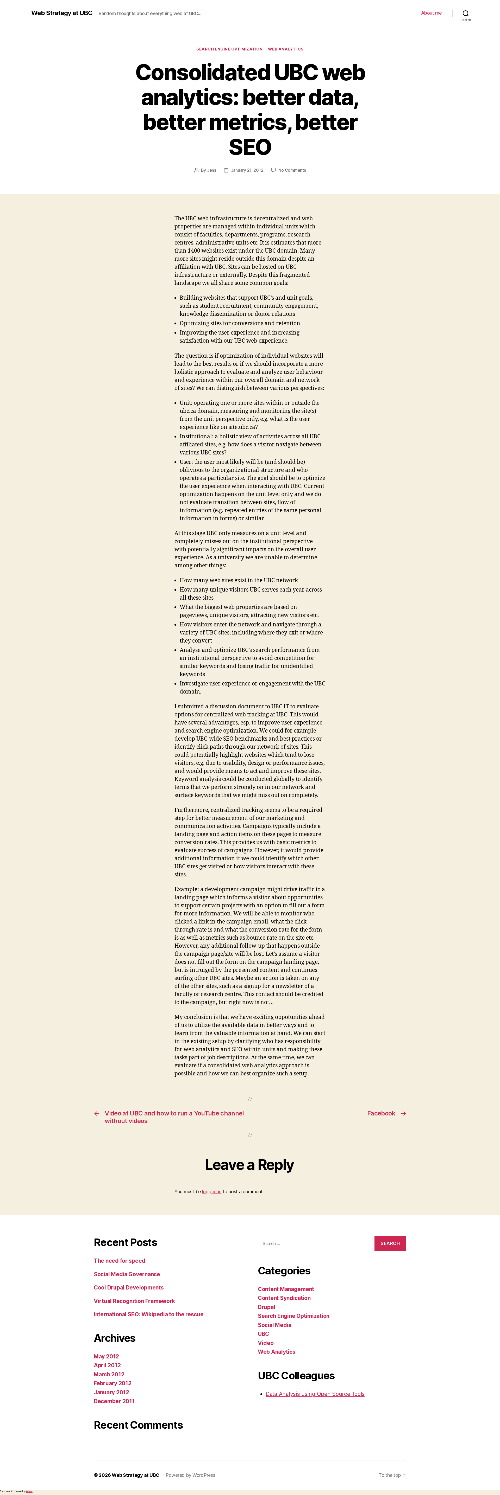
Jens (211, 170)
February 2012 (113, 1383)
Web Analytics (286, 49)
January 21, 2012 (247, 170)
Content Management (286, 1289)
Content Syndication (284, 1298)
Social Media (274, 1325)
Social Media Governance (127, 1274)
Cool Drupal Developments (129, 1287)
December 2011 (114, 1401)
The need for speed (119, 1260)
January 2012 (111, 1392)
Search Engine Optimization (229, 49)
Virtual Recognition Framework (134, 1301)
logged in (212, 1191)
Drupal (266, 1307)
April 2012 (107, 1365)
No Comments (292, 170)
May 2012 (106, 1356)
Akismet (29, 1491)
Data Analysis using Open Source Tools (315, 1394)
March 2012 (109, 1374)
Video (266, 1343)
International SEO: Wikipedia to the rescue (149, 1314)
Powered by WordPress (190, 1475)
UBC (263, 1334)
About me (431, 13)
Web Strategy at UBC (61, 13)
